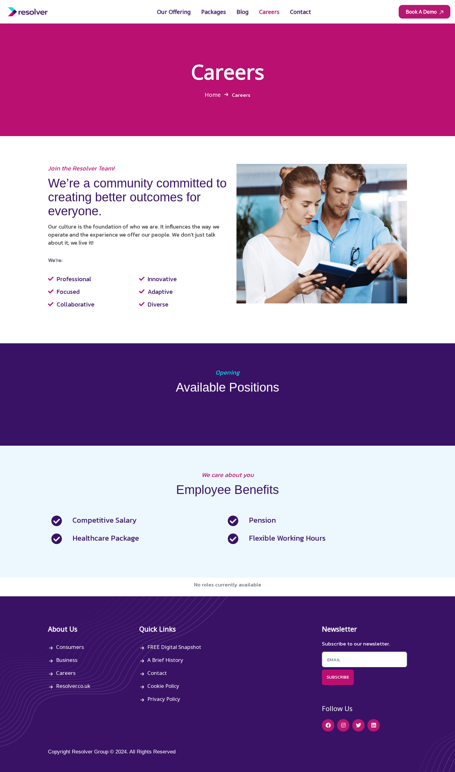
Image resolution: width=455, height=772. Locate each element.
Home (213, 94)
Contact (157, 672)
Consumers (70, 646)
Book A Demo (422, 11)
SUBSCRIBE (338, 677)
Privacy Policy (163, 698)
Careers (66, 672)
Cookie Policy (163, 685)
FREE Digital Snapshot (174, 646)
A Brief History (165, 659)
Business (66, 659)
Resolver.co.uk (73, 685)
